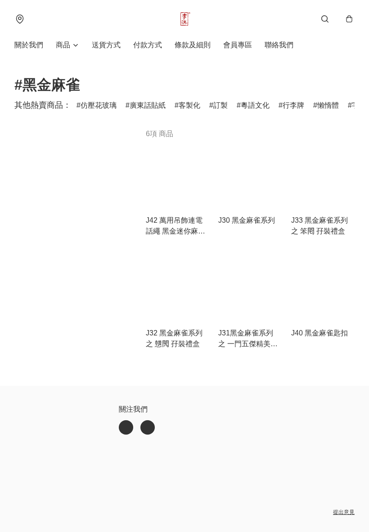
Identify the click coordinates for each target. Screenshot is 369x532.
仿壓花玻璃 (99, 105)
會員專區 (237, 45)
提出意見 (344, 512)
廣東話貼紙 (148, 105)
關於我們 (28, 45)
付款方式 (147, 45)
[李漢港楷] (184, 19)
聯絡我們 (279, 45)
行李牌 (293, 105)
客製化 (189, 105)
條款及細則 (193, 45)
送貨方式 (106, 45)
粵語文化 (255, 105)
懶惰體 (328, 105)
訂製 (220, 105)
